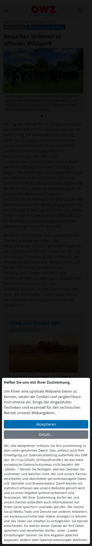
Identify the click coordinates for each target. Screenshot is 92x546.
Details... (46, 434)
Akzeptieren (46, 424)
